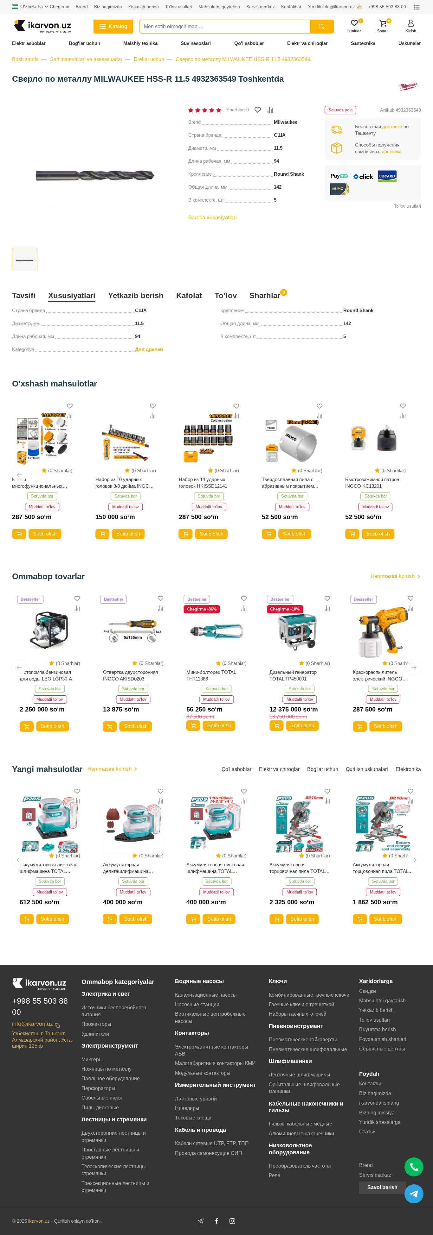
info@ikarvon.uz (32, 1024)
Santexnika (363, 43)
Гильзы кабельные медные (300, 1123)
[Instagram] (232, 1221)
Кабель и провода (200, 1130)
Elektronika (408, 769)
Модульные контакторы (202, 1073)
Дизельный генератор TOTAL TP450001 (293, 675)
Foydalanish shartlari (382, 1039)
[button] (19, 474)
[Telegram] (200, 1221)
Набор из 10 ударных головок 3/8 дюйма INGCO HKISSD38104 (124, 483)
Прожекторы (96, 1024)
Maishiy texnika (140, 43)
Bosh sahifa (25, 59)
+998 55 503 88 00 (40, 1006)
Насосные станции (197, 1004)
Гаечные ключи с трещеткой (301, 1004)
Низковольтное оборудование (290, 1148)
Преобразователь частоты (300, 1166)
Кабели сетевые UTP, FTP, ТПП (212, 1143)
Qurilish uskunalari (367, 769)
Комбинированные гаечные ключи (309, 995)
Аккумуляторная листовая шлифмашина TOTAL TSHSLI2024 (215, 868)
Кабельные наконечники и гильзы (306, 1106)
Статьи (367, 1131)
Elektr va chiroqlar (307, 43)
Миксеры (92, 1059)
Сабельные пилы (101, 1097)
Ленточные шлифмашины (299, 1074)
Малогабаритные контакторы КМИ (215, 1063)
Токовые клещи (193, 1117)
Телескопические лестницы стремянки (113, 1170)
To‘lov (226, 295)
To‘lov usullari (407, 206)
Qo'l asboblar (249, 43)
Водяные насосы (199, 981)
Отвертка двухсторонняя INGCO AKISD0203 (130, 675)
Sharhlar (264, 295)
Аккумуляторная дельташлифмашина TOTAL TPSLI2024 (125, 868)
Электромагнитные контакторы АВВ (211, 1050)
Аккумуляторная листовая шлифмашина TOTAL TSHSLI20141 (48, 868)
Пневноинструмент (296, 1026)
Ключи (278, 981)
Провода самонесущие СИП (208, 1153)
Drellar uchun (149, 59)
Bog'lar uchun (84, 43)
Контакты (370, 1083)
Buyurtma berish (377, 1029)
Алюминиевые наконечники (301, 1133)
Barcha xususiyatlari (212, 218)
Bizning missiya (377, 1112)
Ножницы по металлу (106, 1069)
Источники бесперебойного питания (113, 1011)
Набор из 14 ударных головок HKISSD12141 (203, 483)
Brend (366, 1165)
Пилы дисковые (100, 1107)
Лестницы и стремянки (114, 1119)
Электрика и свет (105, 994)
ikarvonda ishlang (379, 1103)
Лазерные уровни (196, 1098)
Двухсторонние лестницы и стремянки (113, 1136)
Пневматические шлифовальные (308, 1049)
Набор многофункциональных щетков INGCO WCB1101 (39, 483)
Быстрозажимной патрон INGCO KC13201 (372, 483)
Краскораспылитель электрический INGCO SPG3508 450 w (377, 675)
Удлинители (95, 1034)
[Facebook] (216, 1221)
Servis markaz (375, 1175)
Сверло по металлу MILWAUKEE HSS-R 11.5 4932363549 (243, 59)
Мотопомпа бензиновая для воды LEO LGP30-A (46, 675)
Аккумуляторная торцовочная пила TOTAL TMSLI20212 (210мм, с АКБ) (297, 868)
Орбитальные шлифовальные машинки (304, 1088)
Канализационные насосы (206, 995)
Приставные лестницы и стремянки (110, 1153)
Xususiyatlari (71, 295)
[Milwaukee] (408, 85)
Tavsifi (24, 295)
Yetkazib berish (136, 295)
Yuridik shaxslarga (380, 1122)
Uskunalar (409, 43)
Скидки (367, 991)
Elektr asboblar (29, 43)
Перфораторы (98, 1088)
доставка (392, 126)
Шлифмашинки (290, 1061)
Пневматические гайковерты (303, 1039)
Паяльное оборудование (110, 1078)
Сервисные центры (382, 1048)
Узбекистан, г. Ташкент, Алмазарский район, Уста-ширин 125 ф (42, 1039)
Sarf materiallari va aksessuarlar (86, 59)
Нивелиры (187, 1108)
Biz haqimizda (375, 1093)
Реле (274, 1175)
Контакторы (192, 1033)
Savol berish (382, 1187)
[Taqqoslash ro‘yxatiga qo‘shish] (270, 110)
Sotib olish (45, 533)
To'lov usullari (374, 1020)
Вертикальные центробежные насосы (210, 1017)
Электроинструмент (109, 1046)
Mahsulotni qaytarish (382, 1000)
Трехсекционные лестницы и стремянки (115, 1187)
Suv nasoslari (196, 43)
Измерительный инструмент (215, 1085)
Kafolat (189, 295)
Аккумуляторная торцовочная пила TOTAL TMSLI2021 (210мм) (380, 868)
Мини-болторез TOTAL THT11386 (211, 675)
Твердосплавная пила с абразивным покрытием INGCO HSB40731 (288, 483)
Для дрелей (149, 349)
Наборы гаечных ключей (297, 1014)
